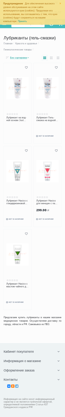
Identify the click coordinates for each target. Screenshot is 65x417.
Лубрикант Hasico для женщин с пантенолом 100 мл (46, 202)
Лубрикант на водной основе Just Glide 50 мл (16, 119)
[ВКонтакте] (8, 386)
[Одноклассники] (12, 386)
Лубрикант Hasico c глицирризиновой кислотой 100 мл (17, 202)
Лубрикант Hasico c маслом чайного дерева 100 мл (17, 285)
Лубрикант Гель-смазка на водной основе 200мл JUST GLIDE (47, 119)
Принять (22, 21)
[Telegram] (16, 386)
